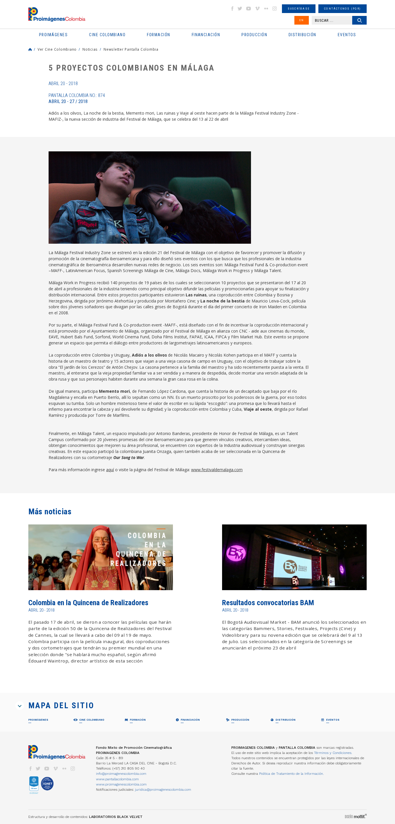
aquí (110, 469)
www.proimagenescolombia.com (121, 784)
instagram (275, 8)
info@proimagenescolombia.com (121, 774)
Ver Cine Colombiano (57, 49)
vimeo (257, 8)
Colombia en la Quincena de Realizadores (88, 603)
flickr (266, 8)
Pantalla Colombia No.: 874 (77, 98)
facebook (232, 8)
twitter (240, 8)
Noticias (90, 49)
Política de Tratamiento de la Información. (291, 774)
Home (30, 49)
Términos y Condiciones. (333, 753)
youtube (249, 8)
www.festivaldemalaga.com (217, 469)
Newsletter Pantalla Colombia (131, 49)
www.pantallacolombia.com (117, 779)
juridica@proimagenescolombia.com (163, 790)
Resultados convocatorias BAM (268, 603)
